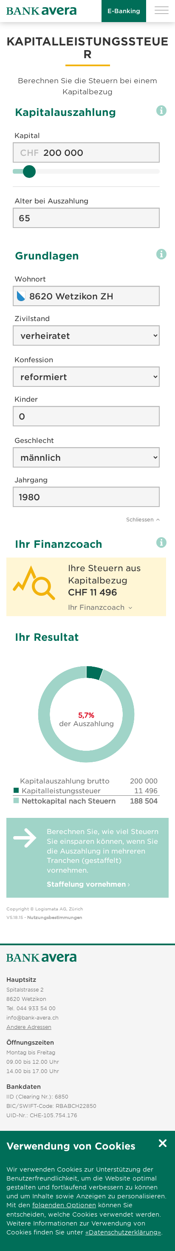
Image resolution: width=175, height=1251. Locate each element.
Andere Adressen (28, 1026)
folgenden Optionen (64, 1205)
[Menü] (162, 11)
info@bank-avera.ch (32, 1017)
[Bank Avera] (41, 11)
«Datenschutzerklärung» (123, 1232)
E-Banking (123, 10)
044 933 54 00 (36, 1008)
